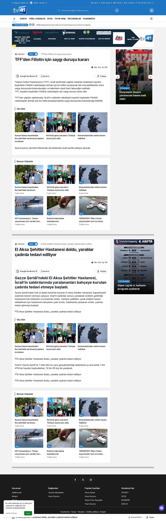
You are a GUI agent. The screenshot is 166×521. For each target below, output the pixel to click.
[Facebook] (75, 480)
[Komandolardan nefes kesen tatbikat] (92, 127)
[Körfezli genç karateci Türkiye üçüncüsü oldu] (61, 127)
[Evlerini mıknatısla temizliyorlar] (61, 210)
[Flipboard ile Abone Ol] (45, 76)
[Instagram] (91, 480)
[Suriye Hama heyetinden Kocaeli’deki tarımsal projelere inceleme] (29, 127)
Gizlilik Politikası (11, 513)
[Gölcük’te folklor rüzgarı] (134, 76)
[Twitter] (83, 480)
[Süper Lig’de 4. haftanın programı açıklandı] (134, 266)
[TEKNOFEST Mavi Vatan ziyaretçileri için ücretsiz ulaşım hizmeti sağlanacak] (93, 210)
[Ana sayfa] (14, 18)
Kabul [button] (28, 513)
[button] (151, 10)
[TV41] (19, 10)
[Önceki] (30, 24)
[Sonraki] (33, 24)
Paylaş (151, 517)
